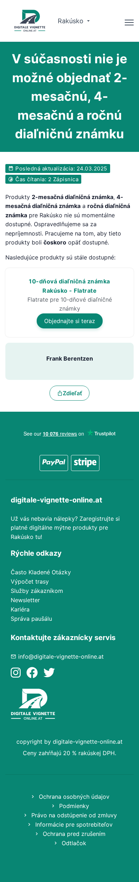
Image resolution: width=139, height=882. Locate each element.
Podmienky (73, 805)
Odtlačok (73, 843)
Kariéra (20, 609)
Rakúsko (71, 21)
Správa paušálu (31, 618)
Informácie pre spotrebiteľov (73, 824)
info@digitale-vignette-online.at (61, 656)
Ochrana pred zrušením (73, 833)
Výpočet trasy (30, 581)
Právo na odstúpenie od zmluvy (73, 815)
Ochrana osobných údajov (73, 796)
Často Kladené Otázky (41, 572)
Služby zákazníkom (37, 590)
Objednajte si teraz (69, 320)
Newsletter (25, 600)
